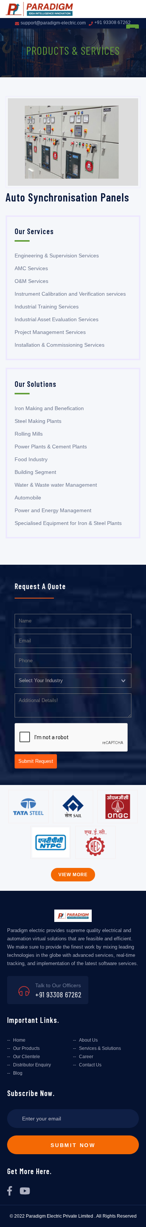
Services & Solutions (100, 1048)
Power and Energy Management (53, 510)
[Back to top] (133, 1212)
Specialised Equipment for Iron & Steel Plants (68, 523)
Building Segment (35, 472)
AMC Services (31, 268)
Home (19, 1040)
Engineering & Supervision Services (57, 256)
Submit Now (73, 1145)
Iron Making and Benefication (49, 408)
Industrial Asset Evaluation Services (56, 319)
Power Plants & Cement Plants (51, 447)
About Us (88, 1040)
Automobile (28, 498)
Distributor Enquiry (32, 1065)
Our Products (26, 1048)
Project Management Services (50, 332)
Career (86, 1056)
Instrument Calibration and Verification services (70, 294)
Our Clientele (26, 1056)
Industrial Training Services (47, 307)
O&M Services (31, 281)
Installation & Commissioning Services (59, 345)
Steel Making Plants (38, 421)
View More (73, 874)
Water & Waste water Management (56, 485)
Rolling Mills (29, 434)
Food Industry (31, 459)
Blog (17, 1073)
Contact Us (90, 1065)
